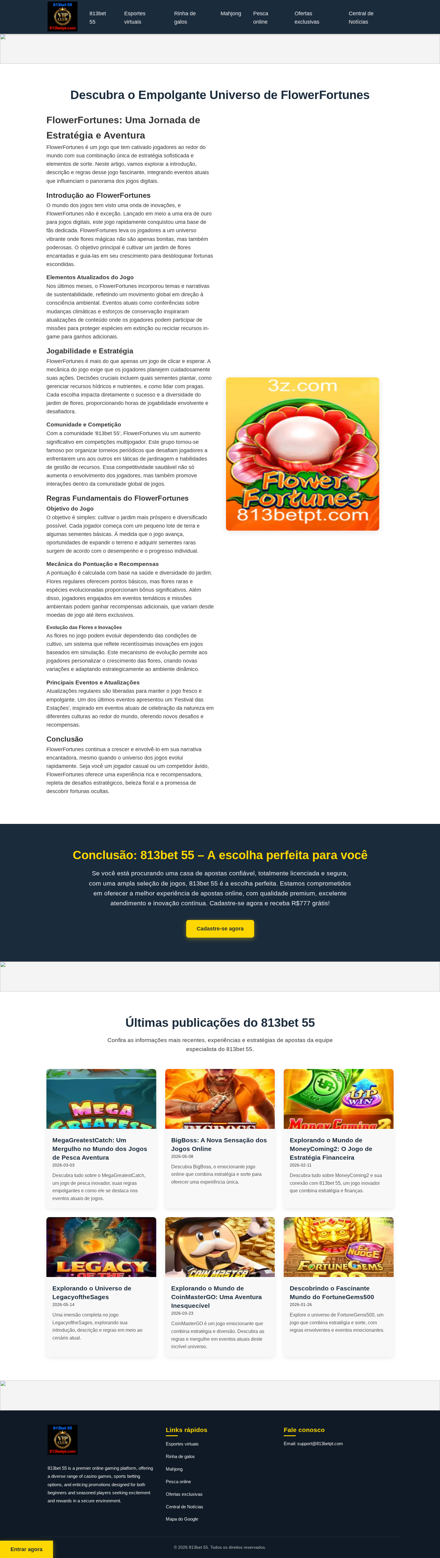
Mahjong (231, 13)
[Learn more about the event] (220, 49)
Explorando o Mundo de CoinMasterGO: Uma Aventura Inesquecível (216, 1297)
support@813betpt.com (320, 1443)
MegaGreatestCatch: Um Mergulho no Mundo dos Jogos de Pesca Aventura (99, 1149)
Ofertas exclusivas (307, 17)
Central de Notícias (361, 17)
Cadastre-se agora (220, 929)
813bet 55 (97, 17)
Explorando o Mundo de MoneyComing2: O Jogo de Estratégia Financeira (331, 1149)
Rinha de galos (185, 17)
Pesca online (260, 17)
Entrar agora (26, 1549)
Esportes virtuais (134, 17)
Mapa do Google (182, 1518)
